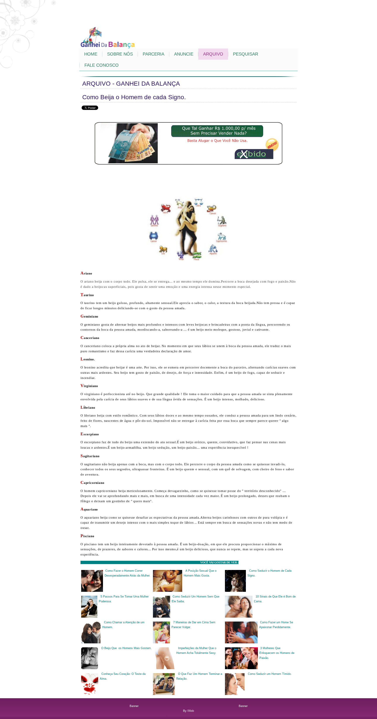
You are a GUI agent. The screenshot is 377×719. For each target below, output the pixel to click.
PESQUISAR (245, 54)
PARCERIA (153, 54)
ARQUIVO (213, 54)
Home (90, 54)
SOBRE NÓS (120, 54)
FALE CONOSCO (101, 65)
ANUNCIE (183, 54)
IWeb (190, 710)
